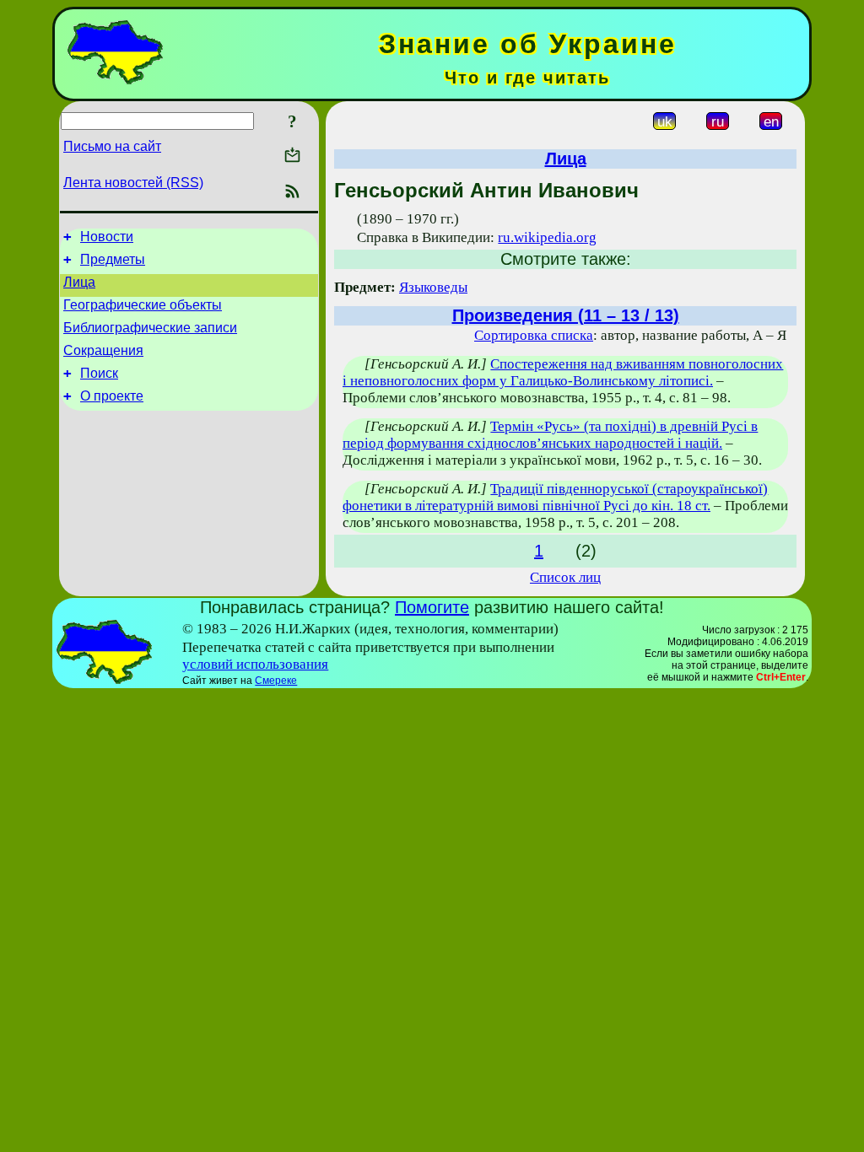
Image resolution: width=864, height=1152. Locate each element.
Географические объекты (142, 305)
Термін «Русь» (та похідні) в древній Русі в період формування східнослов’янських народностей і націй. (550, 434)
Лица (79, 282)
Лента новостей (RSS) (133, 182)
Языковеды (433, 287)
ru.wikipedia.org (547, 237)
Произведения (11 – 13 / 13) (565, 315)
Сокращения (103, 350)
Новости (106, 236)
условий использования (255, 664)
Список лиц (565, 577)
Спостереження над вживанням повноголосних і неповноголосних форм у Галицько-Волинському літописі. (563, 372)
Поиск (99, 373)
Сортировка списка (533, 335)
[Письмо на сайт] (292, 156)
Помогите (432, 607)
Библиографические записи (150, 327)
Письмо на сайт (112, 146)
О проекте (111, 396)
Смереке (276, 680)
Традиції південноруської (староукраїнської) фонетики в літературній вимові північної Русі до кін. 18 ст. (555, 497)
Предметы (112, 259)
